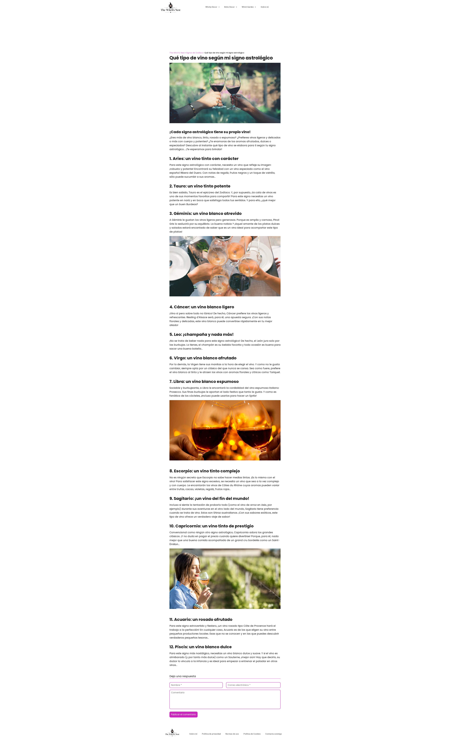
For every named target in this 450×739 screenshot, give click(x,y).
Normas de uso (232, 734)
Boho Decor (229, 7)
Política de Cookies (252, 734)
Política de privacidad (211, 734)
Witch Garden (248, 7)
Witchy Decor (211, 7)
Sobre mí (265, 7)
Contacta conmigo (273, 734)
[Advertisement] (225, 33)
